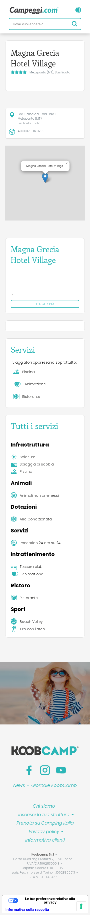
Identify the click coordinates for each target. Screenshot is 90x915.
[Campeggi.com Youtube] (61, 770)
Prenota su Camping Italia (45, 823)
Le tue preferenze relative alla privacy (50, 900)
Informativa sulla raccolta (27, 909)
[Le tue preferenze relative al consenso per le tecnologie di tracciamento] (81, 906)
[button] (45, 178)
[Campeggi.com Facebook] (29, 770)
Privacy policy (44, 831)
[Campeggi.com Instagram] (45, 770)
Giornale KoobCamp (54, 785)
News (19, 785)
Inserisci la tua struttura (44, 814)
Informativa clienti (45, 840)
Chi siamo (44, 806)
